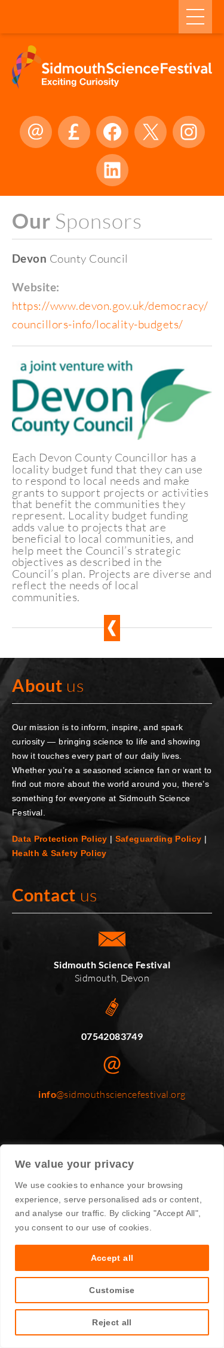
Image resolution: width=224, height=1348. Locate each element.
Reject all (112, 1322)
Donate (74, 132)
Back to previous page (112, 628)
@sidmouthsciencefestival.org (111, 1094)
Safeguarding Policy (158, 839)
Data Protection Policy (60, 839)
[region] (112, 1246)
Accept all (112, 1258)
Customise (111, 1290)
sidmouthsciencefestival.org (36, 132)
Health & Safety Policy (59, 853)
